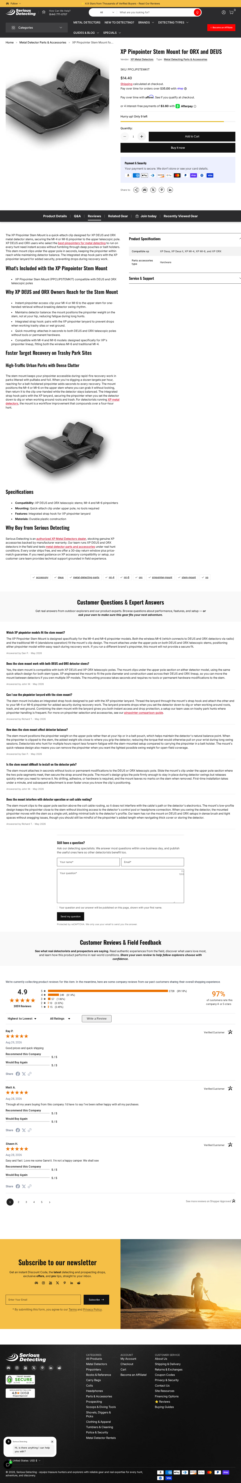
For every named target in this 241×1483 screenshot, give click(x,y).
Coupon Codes (165, 1375)
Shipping (126, 84)
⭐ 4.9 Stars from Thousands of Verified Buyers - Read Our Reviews (120, 3)
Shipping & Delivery (168, 1364)
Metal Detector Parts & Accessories (42, 42)
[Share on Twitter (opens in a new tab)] (24, 1074)
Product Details (55, 216)
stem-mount (189, 577)
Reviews (94, 216)
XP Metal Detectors (142, 59)
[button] (197, 12)
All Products (94, 1358)
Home (10, 42)
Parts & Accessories (99, 1396)
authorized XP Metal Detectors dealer (61, 538)
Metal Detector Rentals (101, 1438)
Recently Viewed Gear (181, 216)
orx (141, 577)
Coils (89, 1385)
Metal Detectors (96, 1364)
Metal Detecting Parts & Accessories (185, 59)
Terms (73, 1309)
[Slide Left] (67, 3)
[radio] (120, 991)
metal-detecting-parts (86, 577)
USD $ (25, 1460)
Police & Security (97, 1432)
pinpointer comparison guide (143, 712)
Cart (123, 1369)
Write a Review (97, 1018)
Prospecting (94, 1401)
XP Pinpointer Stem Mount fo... (92, 42)
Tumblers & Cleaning (99, 1427)
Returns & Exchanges (168, 1369)
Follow (14, 3)
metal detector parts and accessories (70, 546)
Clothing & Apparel (98, 1421)
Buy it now (178, 147)
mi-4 (111, 577)
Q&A (77, 216)
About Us (161, 1358)
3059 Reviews (26, 1006)
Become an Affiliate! (133, 1375)
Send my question (71, 916)
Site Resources (164, 1391)
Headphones (94, 1391)
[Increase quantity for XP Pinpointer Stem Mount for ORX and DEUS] (141, 136)
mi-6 (126, 577)
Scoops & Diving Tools (101, 1407)
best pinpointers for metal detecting (82, 243)
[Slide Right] (174, 3)
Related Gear (118, 216)
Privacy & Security (167, 1380)
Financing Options (167, 1396)
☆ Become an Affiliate (221, 27)
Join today (149, 216)
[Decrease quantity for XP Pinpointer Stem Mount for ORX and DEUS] (124, 136)
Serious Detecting (26, 1471)
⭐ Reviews (162, 1401)
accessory (42, 577)
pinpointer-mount (162, 577)
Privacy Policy (92, 1309)
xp (206, 577)
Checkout (126, 1364)
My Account (128, 1358)
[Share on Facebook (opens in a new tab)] (18, 1074)
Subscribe (94, 1299)
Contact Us (162, 1385)
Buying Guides (164, 1407)
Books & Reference (98, 1375)
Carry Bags (93, 1380)
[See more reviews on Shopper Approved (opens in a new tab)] (30, 1074)
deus (61, 577)
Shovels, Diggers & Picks (98, 1414)
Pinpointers (93, 1369)
